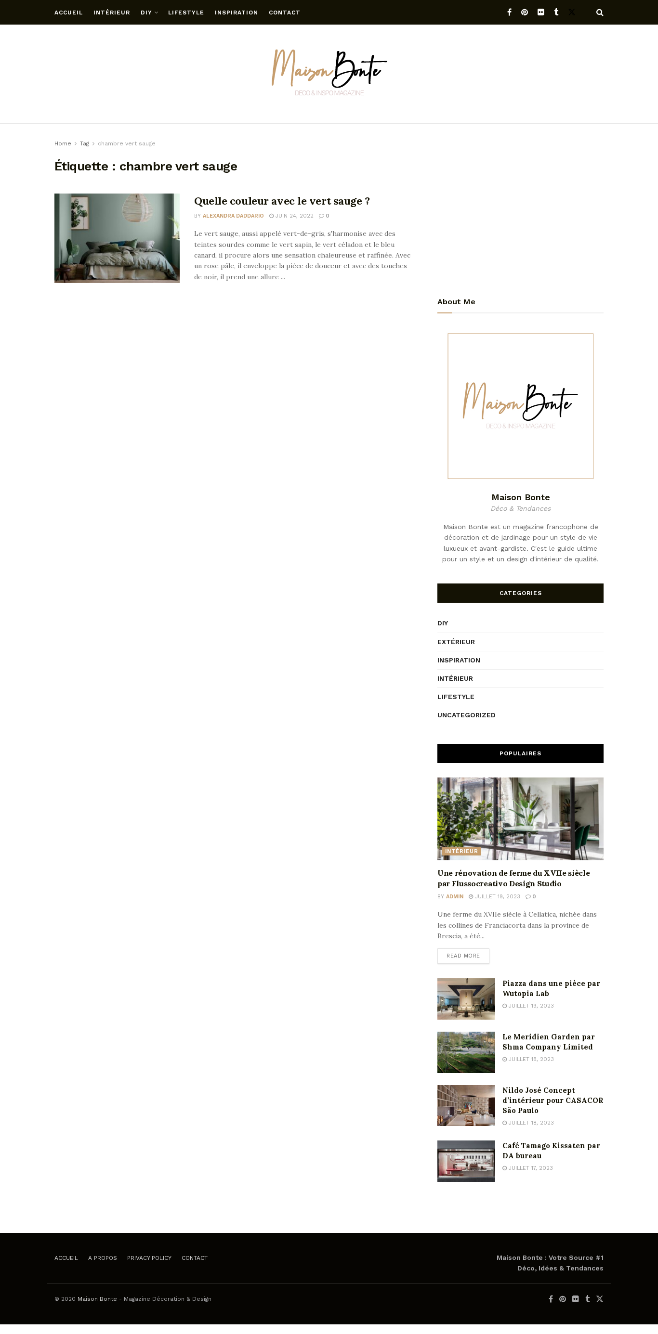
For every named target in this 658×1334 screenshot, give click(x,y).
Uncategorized (466, 715)
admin (454, 897)
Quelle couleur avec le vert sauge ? (282, 200)
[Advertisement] (520, 205)
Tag (84, 143)
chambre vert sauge (127, 143)
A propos (102, 1258)
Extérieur (456, 642)
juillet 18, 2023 (530, 1059)
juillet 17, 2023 (530, 1168)
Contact (285, 12)
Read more (463, 956)
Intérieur (111, 12)
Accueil (68, 12)
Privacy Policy (149, 1258)
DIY (146, 12)
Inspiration (236, 12)
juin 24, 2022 (294, 216)
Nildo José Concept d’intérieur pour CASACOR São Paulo (553, 1100)
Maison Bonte (97, 1298)
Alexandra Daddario (233, 216)
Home (62, 143)
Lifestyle (186, 12)
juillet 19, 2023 (496, 897)
